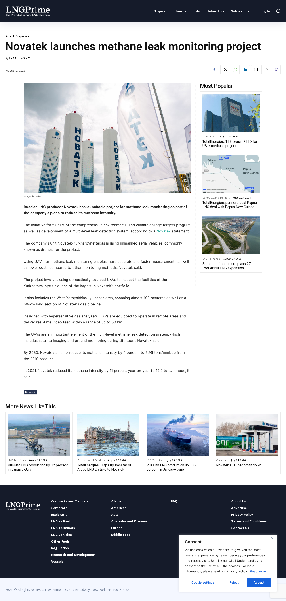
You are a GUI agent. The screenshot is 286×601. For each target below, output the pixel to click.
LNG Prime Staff (19, 58)
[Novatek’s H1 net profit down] (247, 435)
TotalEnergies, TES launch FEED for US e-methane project (229, 143)
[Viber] (276, 69)
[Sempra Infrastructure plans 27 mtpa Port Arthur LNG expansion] (231, 235)
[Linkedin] (245, 69)
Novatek (163, 231)
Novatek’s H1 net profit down (238, 465)
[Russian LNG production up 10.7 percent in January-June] (178, 435)
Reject (234, 582)
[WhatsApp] (235, 69)
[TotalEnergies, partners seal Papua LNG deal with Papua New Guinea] (231, 174)
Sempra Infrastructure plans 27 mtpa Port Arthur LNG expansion (230, 266)
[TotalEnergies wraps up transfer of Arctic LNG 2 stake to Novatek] (108, 435)
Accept (259, 582)
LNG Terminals (211, 258)
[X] (224, 69)
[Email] (255, 69)
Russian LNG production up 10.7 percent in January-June (171, 467)
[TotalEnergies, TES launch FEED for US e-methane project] (231, 113)
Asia (8, 36)
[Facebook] (214, 69)
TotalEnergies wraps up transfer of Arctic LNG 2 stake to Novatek (104, 467)
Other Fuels (209, 136)
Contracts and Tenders (216, 197)
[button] (278, 10)
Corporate (22, 36)
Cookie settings (202, 582)
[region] (228, 563)
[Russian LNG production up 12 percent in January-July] (39, 435)
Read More (258, 571)
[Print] (265, 69)
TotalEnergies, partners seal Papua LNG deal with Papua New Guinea (229, 205)
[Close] (272, 538)
